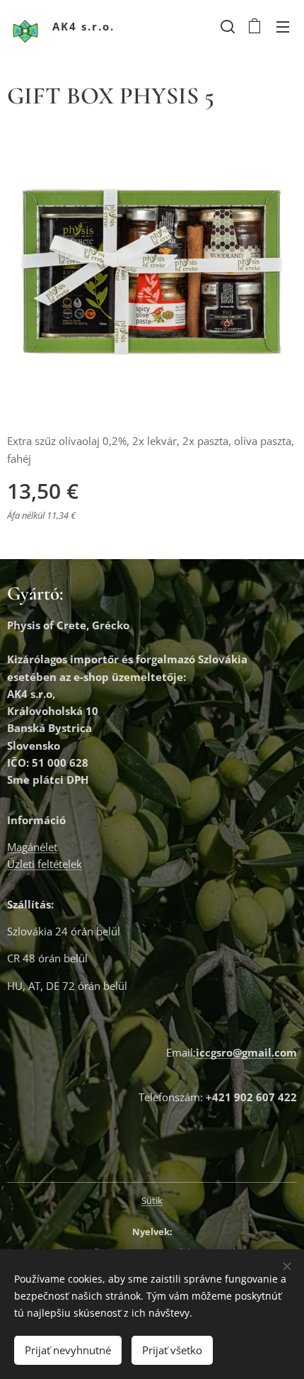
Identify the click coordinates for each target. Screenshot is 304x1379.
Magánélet (32, 847)
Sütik (152, 1200)
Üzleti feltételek (44, 864)
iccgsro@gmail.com (246, 1052)
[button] (226, 26)
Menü (283, 26)
